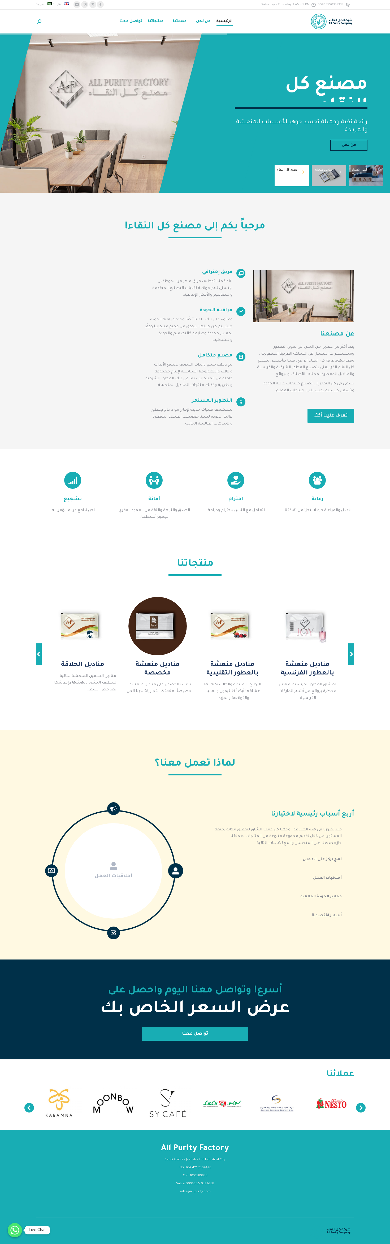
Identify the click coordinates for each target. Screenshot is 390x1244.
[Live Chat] (15, 1230)
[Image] (307, 626)
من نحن (349, 145)
